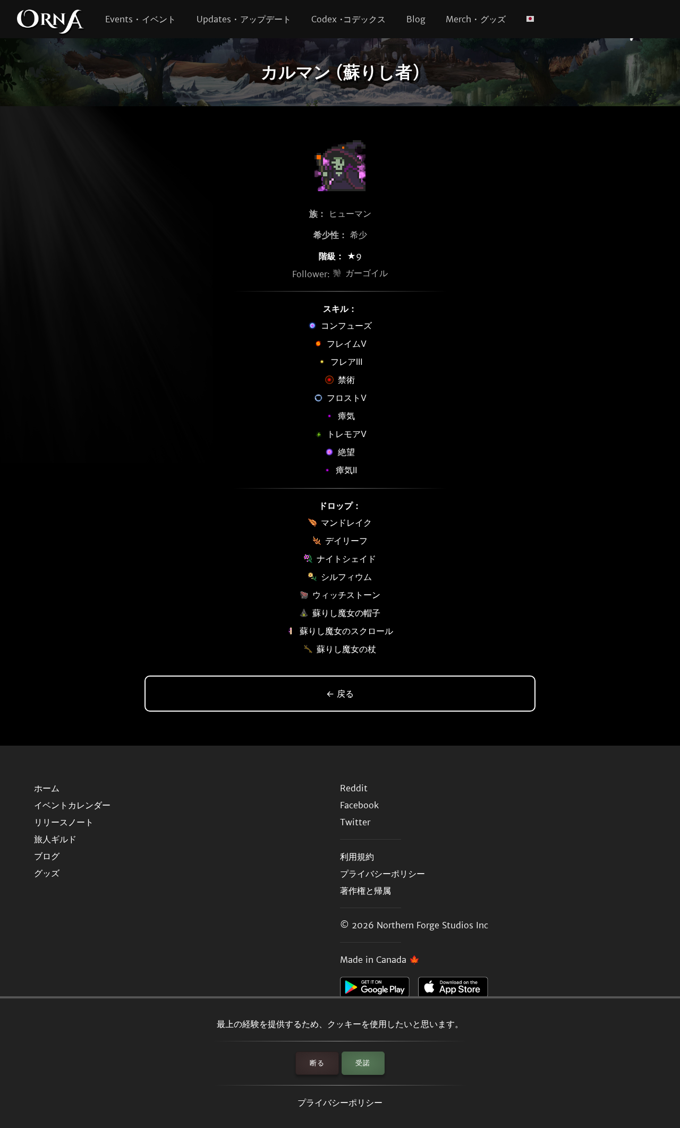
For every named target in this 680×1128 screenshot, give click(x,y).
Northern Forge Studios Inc (432, 925)
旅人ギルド (55, 839)
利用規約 (357, 856)
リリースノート (64, 822)
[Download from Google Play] (379, 990)
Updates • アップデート (244, 19)
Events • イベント (140, 19)
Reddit (354, 788)
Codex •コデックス (348, 19)
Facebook (359, 805)
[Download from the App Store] (457, 990)
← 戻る (340, 693)
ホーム (47, 788)
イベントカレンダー (72, 805)
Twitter (355, 822)
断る (317, 1062)
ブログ (47, 856)
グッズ (47, 873)
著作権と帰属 (365, 890)
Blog (416, 19)
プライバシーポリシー (340, 1102)
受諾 (362, 1062)
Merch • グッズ (476, 19)
